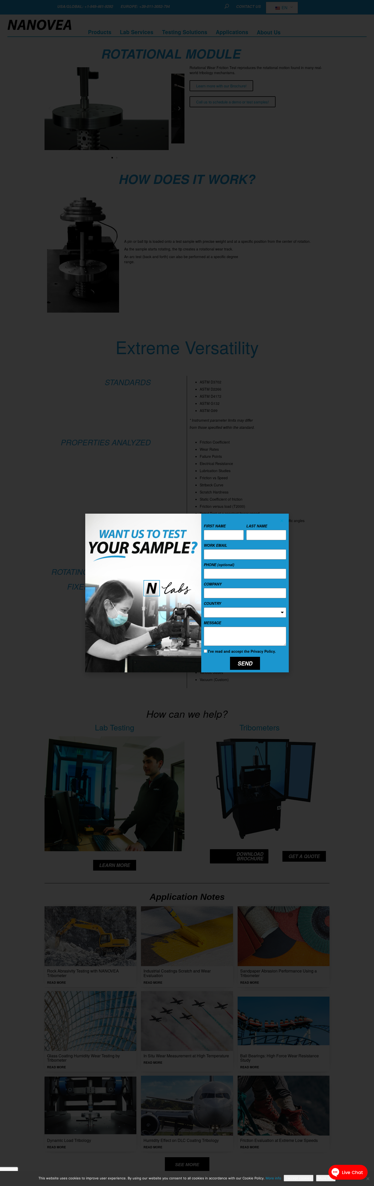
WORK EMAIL (215, 545)
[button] (282, 521)
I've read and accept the (242, 651)
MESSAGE (212, 622)
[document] (187, 593)
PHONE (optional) (219, 564)
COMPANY (213, 584)
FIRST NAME (215, 525)
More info (273, 1178)
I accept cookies (298, 1178)
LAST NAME (256, 525)
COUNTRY (212, 603)
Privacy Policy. (263, 651)
